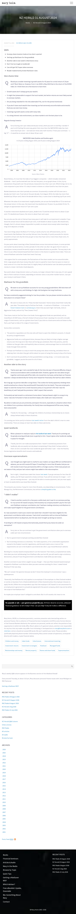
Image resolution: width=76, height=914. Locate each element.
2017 (4, 779)
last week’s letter (38, 420)
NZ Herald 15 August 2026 (10, 700)
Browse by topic (7, 738)
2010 (4, 802)
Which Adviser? (9, 884)
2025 (4, 753)
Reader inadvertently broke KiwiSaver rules (22, 71)
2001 (4, 832)
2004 (4, 822)
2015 (4, 786)
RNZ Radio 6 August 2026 (10, 703)
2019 (4, 773)
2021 (4, 766)
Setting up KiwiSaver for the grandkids (20, 57)
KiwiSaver (43, 646)
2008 (4, 809)
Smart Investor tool (17, 308)
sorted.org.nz (31, 308)
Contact (6, 902)
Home (28, 23)
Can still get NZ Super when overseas (20, 67)
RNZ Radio (5, 728)
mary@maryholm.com (62, 628)
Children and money (12, 641)
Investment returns (12, 646)
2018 (4, 776)
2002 (4, 829)
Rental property (31, 650)
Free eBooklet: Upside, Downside (12, 889)
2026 (4, 749)
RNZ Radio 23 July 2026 (10, 710)
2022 (4, 763)
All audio (5, 735)
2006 (4, 816)
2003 (4, 825)
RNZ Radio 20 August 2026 (10, 697)
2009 (4, 806)
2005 (4, 819)
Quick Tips (7, 874)
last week (44, 474)
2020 (4, 769)
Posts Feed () (7, 839)
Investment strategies (29, 646)
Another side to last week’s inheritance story (22, 61)
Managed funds (55, 646)
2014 (4, 789)
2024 (4, 756)
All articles (5, 731)
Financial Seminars (10, 858)
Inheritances (37, 641)
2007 (4, 812)
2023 (4, 759)
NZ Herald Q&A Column (24, 43)
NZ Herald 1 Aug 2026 (9, 707)
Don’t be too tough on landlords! (18, 64)
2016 (4, 782)
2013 (4, 792)
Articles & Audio (9, 862)
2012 (4, 796)
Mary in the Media (10, 866)
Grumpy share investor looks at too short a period (24, 54)
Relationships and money (13, 650)
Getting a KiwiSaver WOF (10, 686)
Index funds (25, 641)
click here (7, 631)
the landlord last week (43, 434)
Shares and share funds (47, 650)
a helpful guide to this (48, 489)
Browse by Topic (9, 870)
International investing (52, 641)
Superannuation (63, 650)
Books (5, 855)
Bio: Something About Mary (12, 896)
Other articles (6, 725)
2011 (4, 799)
